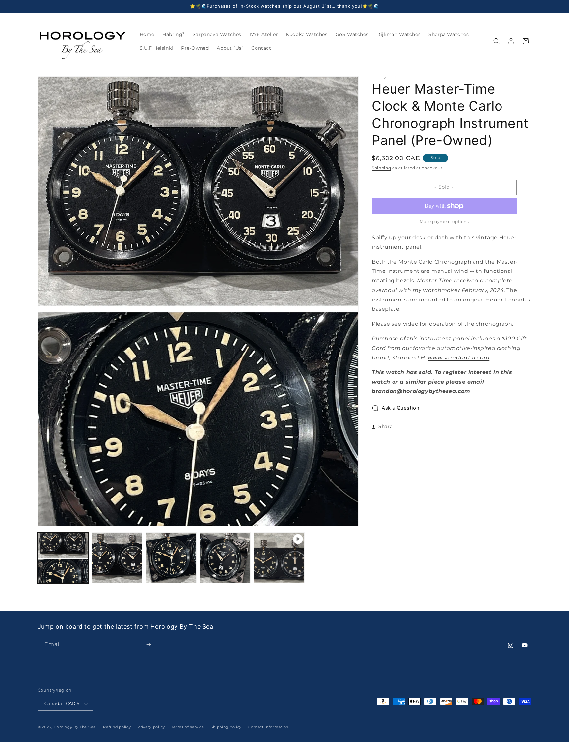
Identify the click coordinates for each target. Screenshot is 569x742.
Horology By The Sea (74, 727)
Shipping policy (226, 727)
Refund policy (117, 727)
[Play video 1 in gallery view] (279, 557)
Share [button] (385, 426)
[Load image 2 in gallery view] (117, 557)
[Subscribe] (148, 644)
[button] (496, 41)
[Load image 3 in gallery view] (171, 557)
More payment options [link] (444, 221)
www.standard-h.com (458, 358)
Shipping (381, 167)
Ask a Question (400, 408)
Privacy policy (151, 727)
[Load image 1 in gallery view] (63, 557)
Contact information (268, 727)
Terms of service (188, 727)
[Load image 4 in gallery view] (225, 557)
